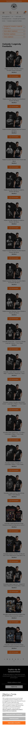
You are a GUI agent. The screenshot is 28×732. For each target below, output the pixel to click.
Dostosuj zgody (14, 718)
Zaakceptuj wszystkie (14, 723)
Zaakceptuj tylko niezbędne (14, 714)
